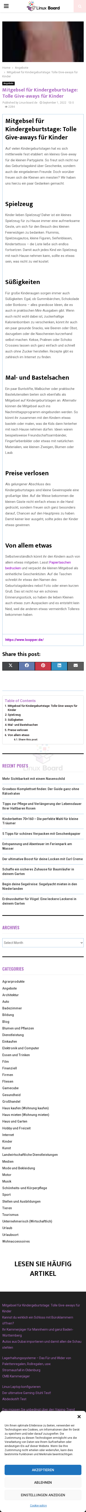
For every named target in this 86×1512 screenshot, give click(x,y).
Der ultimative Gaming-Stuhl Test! (26, 1393)
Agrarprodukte (13, 981)
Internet (8, 1135)
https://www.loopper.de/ (24, 640)
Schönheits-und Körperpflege (24, 1188)
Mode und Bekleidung (18, 1168)
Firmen (7, 1075)
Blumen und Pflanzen (18, 1028)
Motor (6, 1175)
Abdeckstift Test (14, 1399)
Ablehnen (43, 1483)
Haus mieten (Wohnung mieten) (25, 1115)
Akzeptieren (43, 1470)
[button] (79, 1416)
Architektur (10, 995)
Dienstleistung (13, 1035)
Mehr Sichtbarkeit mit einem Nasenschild (33, 779)
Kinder (7, 1141)
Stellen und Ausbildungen (21, 1201)
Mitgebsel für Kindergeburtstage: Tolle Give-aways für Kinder (42, 708)
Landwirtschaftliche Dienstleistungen (30, 1155)
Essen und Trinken (16, 1055)
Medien (8, 1161)
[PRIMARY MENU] (6, 6)
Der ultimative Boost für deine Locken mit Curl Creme (42, 859)
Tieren (7, 1208)
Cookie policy (38, 1505)
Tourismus (10, 1215)
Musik (6, 1181)
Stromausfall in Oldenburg (21, 1370)
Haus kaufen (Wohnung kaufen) (25, 1108)
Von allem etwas (18, 735)
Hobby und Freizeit (16, 1128)
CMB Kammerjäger (16, 1376)
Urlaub (7, 1228)
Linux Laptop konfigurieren (21, 1387)
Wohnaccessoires (16, 1241)
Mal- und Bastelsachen (23, 724)
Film (5, 1061)
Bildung (8, 1015)
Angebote (8, 83)
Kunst (6, 1148)
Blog (5, 1022)
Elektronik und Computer (20, 1048)
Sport (6, 1194)
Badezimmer (12, 1008)
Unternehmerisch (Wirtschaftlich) (27, 1221)
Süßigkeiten (15, 719)
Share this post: (28, 739)
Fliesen (7, 1081)
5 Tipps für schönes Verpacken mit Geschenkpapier (41, 834)
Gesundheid (11, 1095)
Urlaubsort (10, 1235)
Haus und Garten (14, 1121)
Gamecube (10, 1088)
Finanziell (9, 1068)
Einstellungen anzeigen (43, 1495)
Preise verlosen (18, 730)
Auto (5, 1001)
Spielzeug (14, 714)
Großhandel (11, 1101)
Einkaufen (9, 1041)
